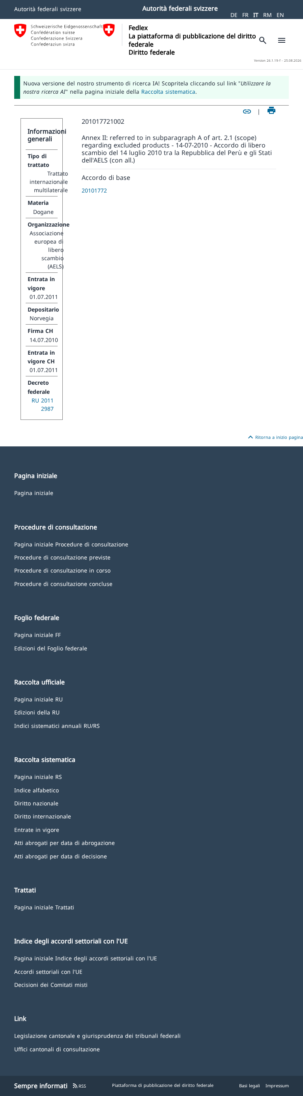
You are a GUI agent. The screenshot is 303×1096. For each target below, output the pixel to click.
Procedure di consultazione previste (62, 557)
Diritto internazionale (42, 816)
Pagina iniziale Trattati (44, 906)
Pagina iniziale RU (38, 698)
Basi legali (249, 1085)
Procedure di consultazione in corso (62, 570)
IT (255, 15)
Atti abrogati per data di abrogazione (64, 842)
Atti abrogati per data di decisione (60, 855)
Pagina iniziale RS (38, 776)
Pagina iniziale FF (37, 634)
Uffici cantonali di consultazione (57, 1048)
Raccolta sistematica (168, 91)
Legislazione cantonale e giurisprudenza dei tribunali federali (97, 1035)
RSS (79, 1086)
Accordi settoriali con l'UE (48, 971)
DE (234, 15)
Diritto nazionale (36, 802)
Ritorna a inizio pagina (274, 437)
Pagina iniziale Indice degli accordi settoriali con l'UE (85, 957)
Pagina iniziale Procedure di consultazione (71, 543)
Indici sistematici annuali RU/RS (57, 725)
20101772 (94, 190)
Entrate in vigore (36, 829)
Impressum (277, 1085)
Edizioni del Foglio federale (50, 647)
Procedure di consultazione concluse (63, 583)
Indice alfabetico (36, 789)
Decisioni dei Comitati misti (51, 984)
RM (267, 15)
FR (245, 15)
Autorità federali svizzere (47, 9)
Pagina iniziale (33, 492)
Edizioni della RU (37, 712)
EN (280, 15)
